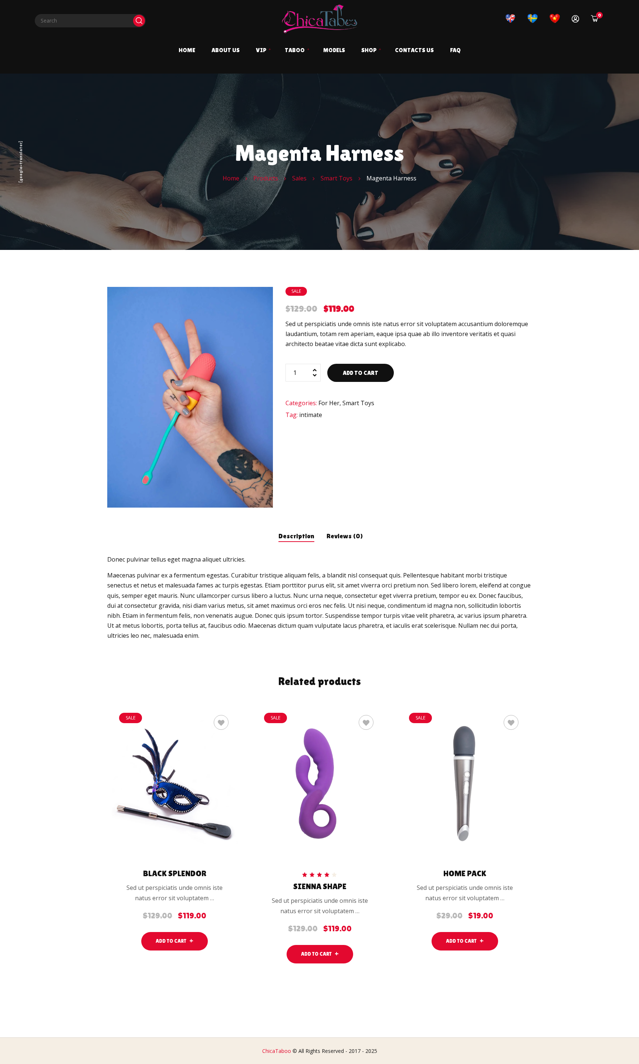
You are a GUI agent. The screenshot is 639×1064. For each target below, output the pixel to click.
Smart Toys (358, 403)
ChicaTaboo (276, 1050)
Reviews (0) (345, 536)
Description (296, 536)
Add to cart (360, 372)
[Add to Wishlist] (221, 722)
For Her (328, 403)
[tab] (296, 534)
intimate (310, 415)
